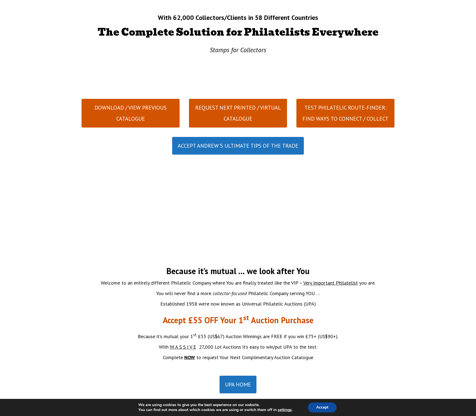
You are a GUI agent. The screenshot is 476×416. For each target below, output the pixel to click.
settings (285, 409)
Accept (322, 407)
